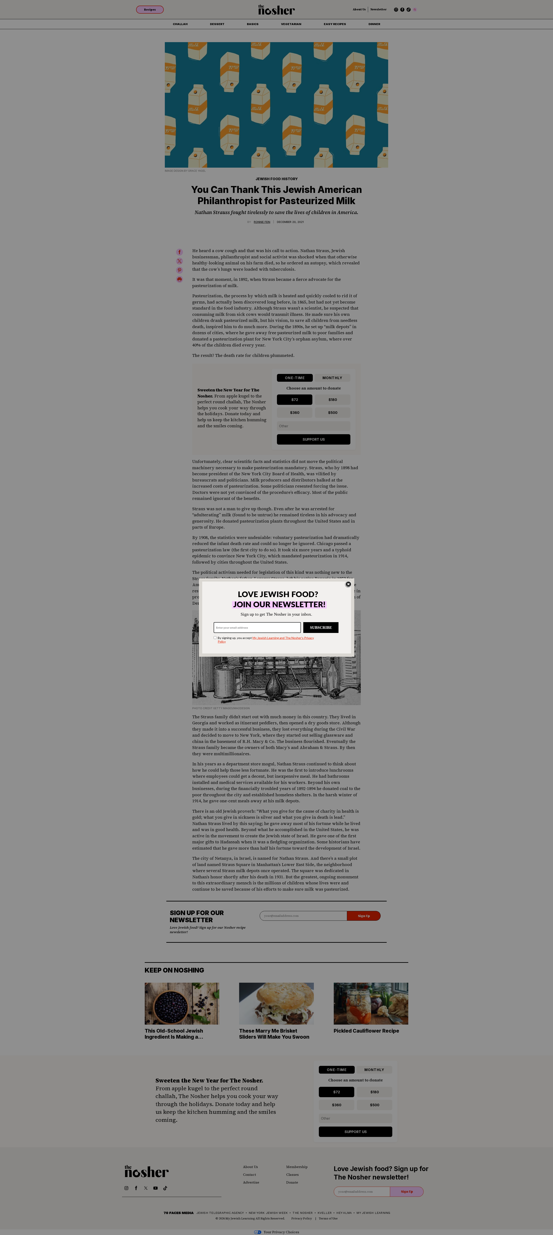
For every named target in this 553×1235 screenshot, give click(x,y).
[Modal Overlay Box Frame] (276, 617)
